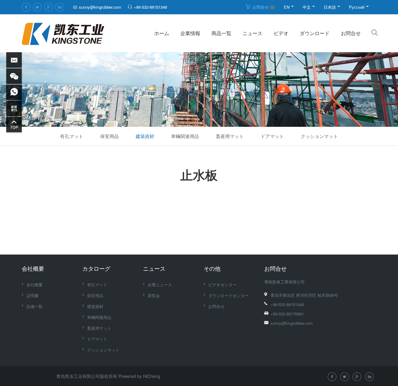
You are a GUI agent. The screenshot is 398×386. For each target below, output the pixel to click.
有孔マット (71, 136)
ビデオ (281, 33)
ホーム (161, 33)
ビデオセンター (222, 284)
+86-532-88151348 (150, 7)
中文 (307, 7)
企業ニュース (160, 284)
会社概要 (33, 268)
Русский (356, 7)
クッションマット (319, 136)
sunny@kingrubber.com (100, 7)
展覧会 (154, 295)
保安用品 (109, 136)
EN (286, 7)
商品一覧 (221, 33)
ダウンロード (315, 33)
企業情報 (190, 33)
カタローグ (96, 268)
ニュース (252, 33)
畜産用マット (230, 136)
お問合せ (263, 7)
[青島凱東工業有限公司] (63, 33)
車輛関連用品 (185, 136)
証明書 (32, 295)
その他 (212, 268)
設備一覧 (34, 306)
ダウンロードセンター (228, 295)
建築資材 (145, 136)
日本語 (330, 7)
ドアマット (272, 136)
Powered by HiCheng (139, 376)
